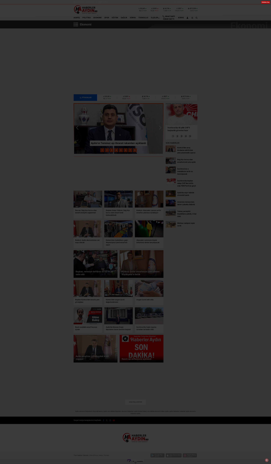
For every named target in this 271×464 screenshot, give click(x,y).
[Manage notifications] (266, 460)
